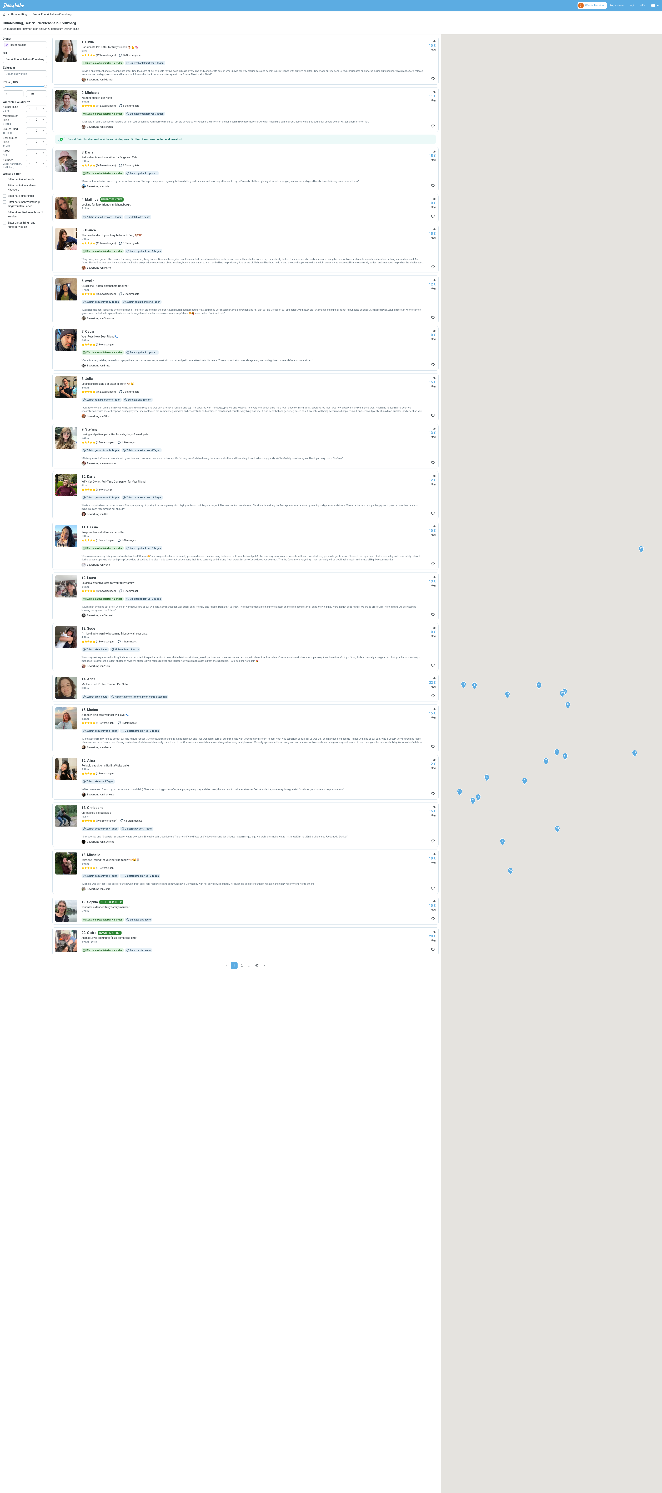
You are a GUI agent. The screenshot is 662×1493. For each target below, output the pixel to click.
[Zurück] (226, 965)
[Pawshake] (14, 5)
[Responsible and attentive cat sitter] (245, 546)
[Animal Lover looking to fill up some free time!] (245, 941)
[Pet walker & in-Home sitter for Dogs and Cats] (245, 169)
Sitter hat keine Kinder (21, 195)
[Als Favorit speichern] (433, 79)
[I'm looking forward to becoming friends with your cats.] (245, 647)
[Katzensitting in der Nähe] (245, 110)
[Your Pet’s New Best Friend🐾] (245, 348)
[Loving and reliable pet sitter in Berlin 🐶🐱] (245, 397)
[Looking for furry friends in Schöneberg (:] (245, 208)
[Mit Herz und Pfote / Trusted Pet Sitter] (245, 688)
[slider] (4, 86)
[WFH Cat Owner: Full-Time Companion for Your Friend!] (245, 495)
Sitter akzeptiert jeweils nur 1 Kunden (25, 214)
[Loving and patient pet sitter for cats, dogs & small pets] (245, 446)
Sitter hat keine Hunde (21, 179)
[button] (474, 685)
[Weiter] (264, 965)
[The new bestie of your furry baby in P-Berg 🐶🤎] (245, 249)
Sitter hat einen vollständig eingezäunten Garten (24, 204)
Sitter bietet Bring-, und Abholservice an (21, 224)
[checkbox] (4, 179)
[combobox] (25, 45)
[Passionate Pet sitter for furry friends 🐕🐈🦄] (245, 60)
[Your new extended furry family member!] (245, 910)
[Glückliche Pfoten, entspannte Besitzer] (245, 299)
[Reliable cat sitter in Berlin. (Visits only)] (245, 777)
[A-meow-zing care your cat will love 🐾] (245, 728)
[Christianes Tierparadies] (245, 824)
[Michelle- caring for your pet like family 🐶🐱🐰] (245, 872)
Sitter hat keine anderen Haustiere (22, 187)
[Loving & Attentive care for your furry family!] (245, 596)
